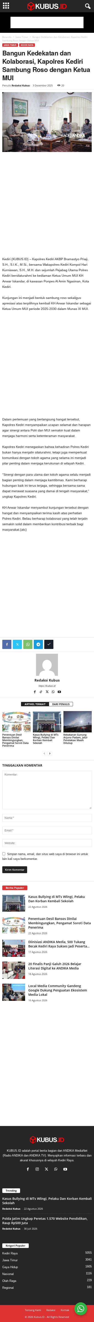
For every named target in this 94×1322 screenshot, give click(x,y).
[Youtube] (59, 692)
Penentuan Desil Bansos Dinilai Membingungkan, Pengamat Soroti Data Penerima (15, 740)
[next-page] (49, 753)
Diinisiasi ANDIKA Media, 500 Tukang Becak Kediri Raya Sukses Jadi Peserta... (59, 944)
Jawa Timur (22, 37)
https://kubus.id (47, 685)
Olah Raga (9, 1281)
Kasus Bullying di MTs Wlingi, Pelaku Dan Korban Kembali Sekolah (45, 739)
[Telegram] (38, 644)
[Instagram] (38, 1169)
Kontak (65, 1310)
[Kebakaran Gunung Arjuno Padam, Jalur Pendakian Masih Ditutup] (77, 721)
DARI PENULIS (61, 704)
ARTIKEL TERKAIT (35, 704)
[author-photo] (47, 665)
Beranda (6, 37)
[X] (47, 692)
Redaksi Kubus (21, 85)
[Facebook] (6, 644)
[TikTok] (41, 692)
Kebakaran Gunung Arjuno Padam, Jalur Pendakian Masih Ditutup (75, 739)
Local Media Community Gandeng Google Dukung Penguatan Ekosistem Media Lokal (57, 990)
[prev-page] (44, 753)
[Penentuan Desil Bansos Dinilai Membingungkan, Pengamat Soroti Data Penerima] (16, 721)
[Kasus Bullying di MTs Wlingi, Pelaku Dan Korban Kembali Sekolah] (47, 721)
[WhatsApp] (27, 644)
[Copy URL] (48, 644)
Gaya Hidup (10, 1267)
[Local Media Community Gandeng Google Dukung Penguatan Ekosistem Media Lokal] (13, 992)
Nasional (8, 1274)
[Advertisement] (47, 22)
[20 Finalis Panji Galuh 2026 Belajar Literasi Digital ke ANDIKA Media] (13, 970)
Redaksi (50, 1310)
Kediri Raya (27, 45)
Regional (8, 1287)
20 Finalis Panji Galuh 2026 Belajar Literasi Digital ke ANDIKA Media (54, 966)
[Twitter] (17, 644)
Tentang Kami (33, 1310)
